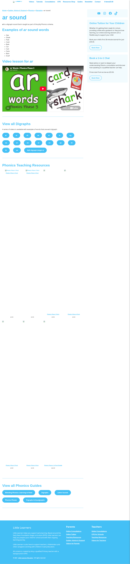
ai (6, 135)
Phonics (31, 10)
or (38, 143)
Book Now (95, 48)
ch (27, 135)
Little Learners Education (25, 558)
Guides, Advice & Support (17, 10)
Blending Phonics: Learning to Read (18, 493)
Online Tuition (71, 534)
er (49, 135)
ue (17, 150)
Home (4, 10)
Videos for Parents (73, 543)
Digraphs (39, 10)
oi (17, 143)
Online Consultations (73, 531)
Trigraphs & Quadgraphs (35, 500)
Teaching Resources (73, 537)
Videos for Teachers (99, 540)
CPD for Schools (98, 534)
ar (16, 135)
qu (61, 143)
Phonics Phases (11, 500)
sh (72, 143)
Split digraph (35, 150)
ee (38, 135)
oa (6, 143)
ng (70, 135)
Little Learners (22, 527)
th (6, 150)
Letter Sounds (62, 493)
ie (59, 135)
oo (28, 143)
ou (50, 143)
